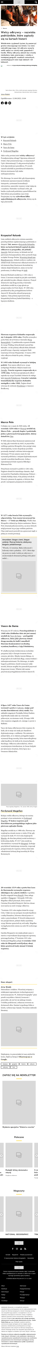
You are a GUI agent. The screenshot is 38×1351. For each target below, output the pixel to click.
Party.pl (22, 1292)
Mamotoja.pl (5, 1292)
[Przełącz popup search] (36, 2)
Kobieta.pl (4, 1289)
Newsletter (30, 1258)
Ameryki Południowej (12, 378)
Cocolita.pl (4, 1301)
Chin (11, 436)
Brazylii (21, 895)
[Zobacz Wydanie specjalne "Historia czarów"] (19, 1102)
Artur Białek (5, 94)
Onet (13, 1067)
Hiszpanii (24, 844)
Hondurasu (21, 386)
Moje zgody (19, 1261)
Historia (5, 28)
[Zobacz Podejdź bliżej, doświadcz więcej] (19, 1155)
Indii (25, 270)
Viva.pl (3, 1298)
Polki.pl (3, 1295)
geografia (14, 1064)
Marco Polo (7, 144)
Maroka (4, 838)
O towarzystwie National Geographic (15, 1258)
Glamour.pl (23, 1286)
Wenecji (23, 429)
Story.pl (22, 1301)
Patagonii (12, 898)
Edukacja (5, 1064)
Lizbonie (20, 708)
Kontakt (8, 1255)
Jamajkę (4, 370)
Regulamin (15, 1255)
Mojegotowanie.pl (25, 1289)
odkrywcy (5, 1067)
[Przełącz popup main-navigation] (2, 2)
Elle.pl (3, 1286)
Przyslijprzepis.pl (24, 1295)
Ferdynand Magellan (10, 151)
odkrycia (32, 1064)
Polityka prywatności (26, 1255)
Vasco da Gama (8, 148)
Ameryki (4, 252)
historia (23, 1064)
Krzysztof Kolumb (9, 140)
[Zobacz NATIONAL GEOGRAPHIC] (19, 1214)
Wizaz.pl (22, 1298)
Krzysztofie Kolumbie (26, 244)
